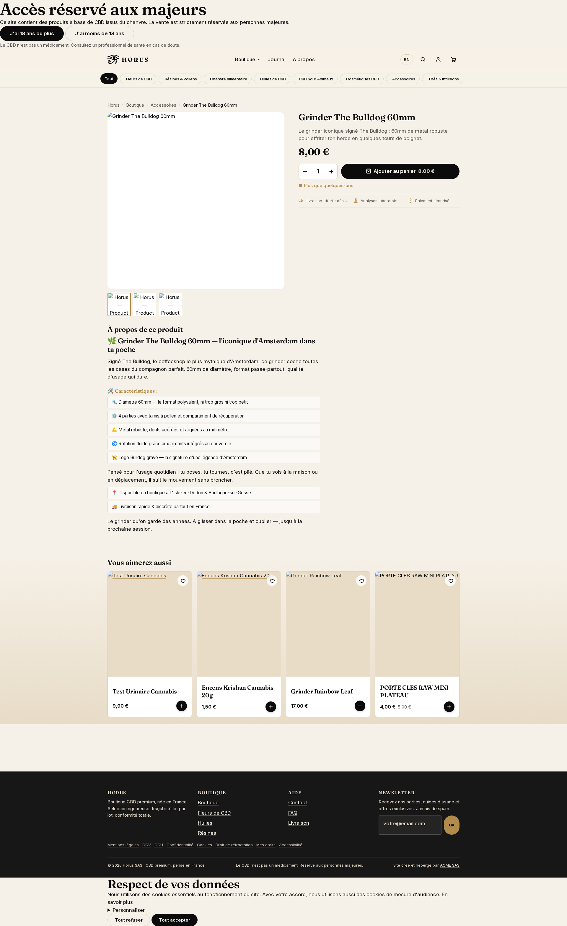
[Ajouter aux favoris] (182, 580)
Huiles (205, 823)
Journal (277, 59)
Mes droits (266, 844)
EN (407, 59)
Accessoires (403, 79)
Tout (109, 78)
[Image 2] (145, 304)
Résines (207, 833)
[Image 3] (170, 304)
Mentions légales (123, 844)
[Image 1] (119, 304)
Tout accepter (174, 920)
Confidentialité (180, 844)
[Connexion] (438, 59)
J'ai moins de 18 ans (99, 33)
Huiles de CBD (273, 79)
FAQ (292, 813)
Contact (297, 802)
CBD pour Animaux (316, 79)
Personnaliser (129, 910)
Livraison (298, 823)
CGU (158, 844)
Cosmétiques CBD (362, 79)
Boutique (245, 59)
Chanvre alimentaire (228, 79)
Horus (113, 105)
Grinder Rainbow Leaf (322, 691)
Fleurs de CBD (139, 79)
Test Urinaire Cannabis (145, 691)
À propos (304, 59)
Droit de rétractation (234, 844)
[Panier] (454, 59)
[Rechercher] (423, 59)
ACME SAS (450, 865)
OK (451, 825)
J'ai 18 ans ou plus (32, 33)
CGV (146, 844)
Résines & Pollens (181, 79)
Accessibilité (290, 844)
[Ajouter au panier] (181, 706)
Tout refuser (129, 920)
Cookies (204, 844)
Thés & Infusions (443, 79)
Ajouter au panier (404, 171)
